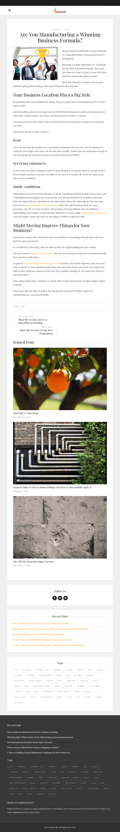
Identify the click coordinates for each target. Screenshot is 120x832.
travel (88, 697)
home (27, 686)
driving (77, 675)
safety (33, 697)
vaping (98, 697)
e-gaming (90, 675)
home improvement (42, 686)
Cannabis (58, 670)
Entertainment (34, 681)
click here (17, 812)
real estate (20, 697)
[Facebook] (54, 598)
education (19, 681)
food (60, 681)
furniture (71, 681)
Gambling (84, 681)
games (95, 681)
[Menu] (9, 10)
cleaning (18, 675)
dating (59, 675)
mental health (63, 692)
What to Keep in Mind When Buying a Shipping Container (42, 639)
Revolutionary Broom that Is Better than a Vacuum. (38, 634)
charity (99, 670)
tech (69, 697)
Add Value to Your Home (26, 413)
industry (68, 686)
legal (27, 692)
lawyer (17, 692)
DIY (67, 675)
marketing (48, 692)
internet (81, 686)
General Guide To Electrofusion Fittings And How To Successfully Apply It (52, 487)
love (37, 692)
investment (95, 686)
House (57, 686)
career (69, 670)
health (17, 686)
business (27, 670)
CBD (90, 670)
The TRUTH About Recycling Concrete (33, 561)
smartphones (46, 697)
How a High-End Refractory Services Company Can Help (40, 623)
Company (30, 675)
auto (16, 670)
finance (49, 681)
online (88, 692)
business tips (42, 670)
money (77, 692)
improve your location (41, 253)
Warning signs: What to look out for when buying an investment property (50, 628)
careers (80, 670)
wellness (18, 702)
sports (60, 697)
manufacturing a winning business (42, 263)
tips (78, 697)
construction (45, 675)
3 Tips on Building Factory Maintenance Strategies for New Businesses (48, 645)
